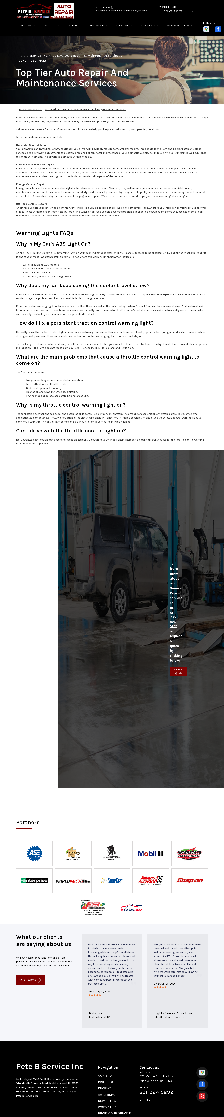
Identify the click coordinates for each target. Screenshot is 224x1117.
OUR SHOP (27, 25)
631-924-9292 (103, 7)
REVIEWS (73, 25)
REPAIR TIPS (123, 25)
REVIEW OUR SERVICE (180, 25)
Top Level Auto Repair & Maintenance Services (85, 56)
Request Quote (178, 671)
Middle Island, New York (169, 1017)
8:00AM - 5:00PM (173, 11)
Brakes (93, 1013)
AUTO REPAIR (97, 25)
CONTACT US (148, 25)
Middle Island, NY (100, 1017)
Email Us (146, 1100)
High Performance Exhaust (170, 1013)
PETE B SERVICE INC (33, 56)
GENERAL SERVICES (33, 60)
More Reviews (28, 979)
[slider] (94, 995)
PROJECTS (50, 25)
